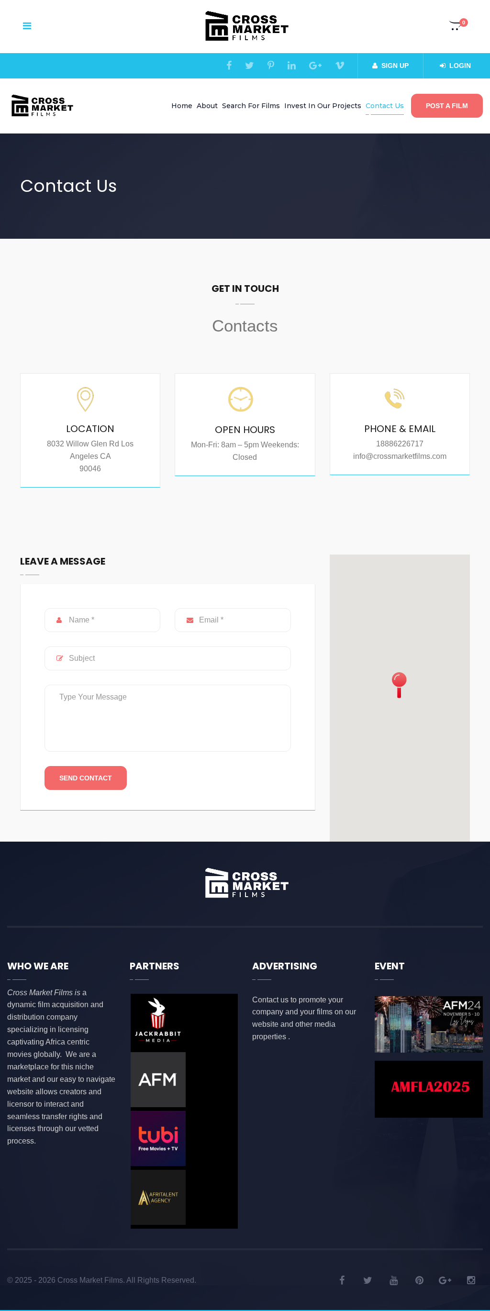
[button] (456, 27)
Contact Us (385, 105)
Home (181, 105)
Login (460, 65)
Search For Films (251, 105)
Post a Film (447, 106)
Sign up (395, 65)
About (207, 105)
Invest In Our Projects (322, 105)
